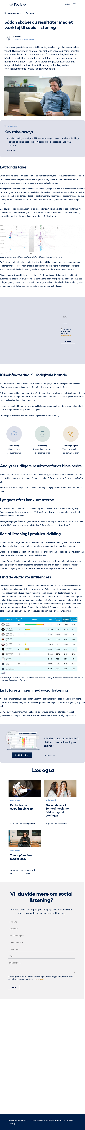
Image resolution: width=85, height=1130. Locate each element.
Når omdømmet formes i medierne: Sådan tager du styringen (57, 810)
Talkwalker (27, 715)
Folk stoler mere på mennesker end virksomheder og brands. (26, 586)
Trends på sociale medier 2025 (21, 857)
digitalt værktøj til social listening (63, 209)
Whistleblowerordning (53, 1120)
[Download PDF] (5, 13)
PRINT (32, 13)
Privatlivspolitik (38, 979)
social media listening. (50, 415)
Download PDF (14, 13)
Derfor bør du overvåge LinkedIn (22, 806)
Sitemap (12, 1124)
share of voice (22, 279)
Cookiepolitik (68, 1120)
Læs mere (48, 755)
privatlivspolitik (66, 336)
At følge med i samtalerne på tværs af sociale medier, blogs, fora (28, 189)
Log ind (67, 4)
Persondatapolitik (37, 1120)
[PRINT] (27, 13)
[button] (74, 4)
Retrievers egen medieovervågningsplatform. (57, 715)
